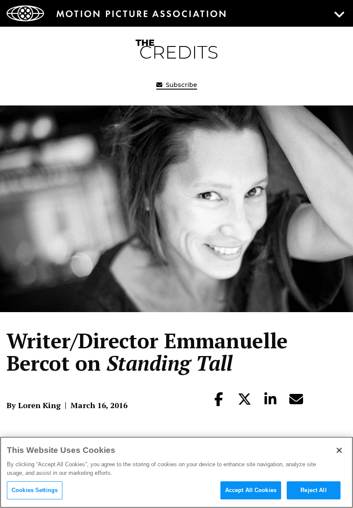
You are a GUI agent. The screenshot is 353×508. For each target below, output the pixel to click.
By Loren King (33, 405)
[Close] (339, 450)
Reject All (313, 490)
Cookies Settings (35, 490)
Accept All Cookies (250, 490)
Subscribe (180, 85)
